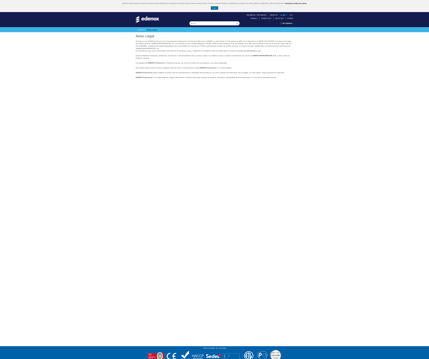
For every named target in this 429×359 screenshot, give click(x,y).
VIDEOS (290, 18)
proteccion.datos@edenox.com (250, 51)
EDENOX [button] (253, 18)
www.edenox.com (171, 46)
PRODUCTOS (265, 18)
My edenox (287, 23)
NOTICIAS (279, 18)
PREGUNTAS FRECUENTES (256, 15)
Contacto (274, 15)
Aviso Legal (151, 30)
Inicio (141, 30)
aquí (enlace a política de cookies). (296, 3)
